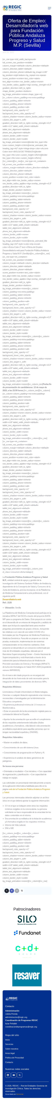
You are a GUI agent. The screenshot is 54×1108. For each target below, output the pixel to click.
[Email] (17, 891)
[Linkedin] (7, 1075)
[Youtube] (13, 1075)
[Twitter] (6, 891)
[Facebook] (12, 891)
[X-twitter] (19, 1075)
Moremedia (19, 1094)
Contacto (9, 1006)
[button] (49, 8)
